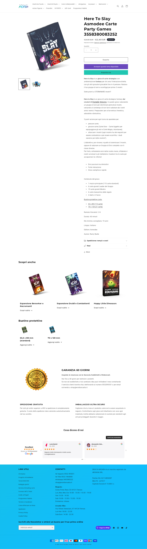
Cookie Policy (23, 516)
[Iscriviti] (52, 527)
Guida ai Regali (23, 495)
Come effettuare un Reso (26, 505)
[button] (38, 4)
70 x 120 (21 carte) (95, 207)
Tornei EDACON (23, 481)
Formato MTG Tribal (25, 491)
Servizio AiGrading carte (26, 488)
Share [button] (88, 252)
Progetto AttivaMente (25, 477)
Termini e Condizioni (25, 502)
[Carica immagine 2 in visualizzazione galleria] (36, 84)
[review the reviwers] (79, 444)
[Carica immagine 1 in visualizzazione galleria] (24, 84)
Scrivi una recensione (114, 437)
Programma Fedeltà (25, 498)
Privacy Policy (23, 512)
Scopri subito (25, 310)
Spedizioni (21, 509)
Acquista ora (106, 72)
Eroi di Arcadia (64, 544)
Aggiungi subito (26, 345)
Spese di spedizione (100, 42)
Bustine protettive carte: (93, 199)
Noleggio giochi (23, 484)
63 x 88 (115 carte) (95, 204)
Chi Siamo (21, 474)
